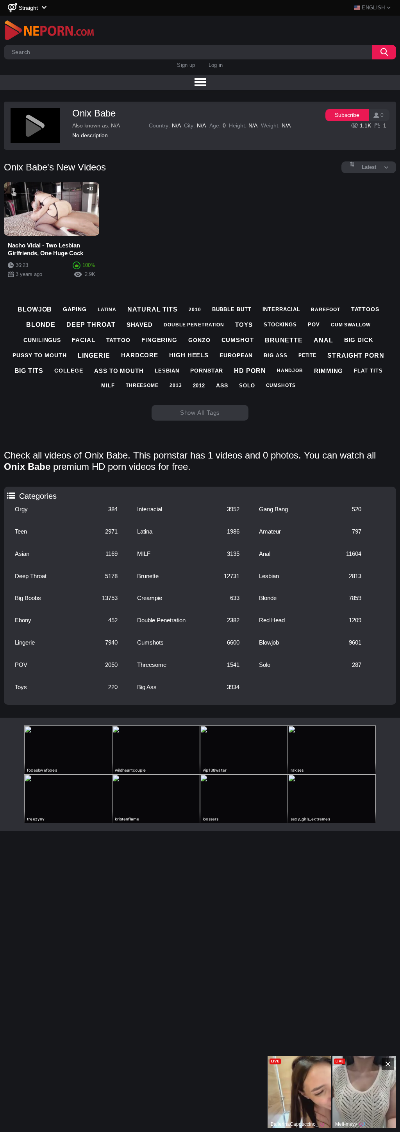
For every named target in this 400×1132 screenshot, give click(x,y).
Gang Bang (310, 509)
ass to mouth (119, 370)
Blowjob (310, 642)
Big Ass (188, 687)
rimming (328, 370)
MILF (188, 553)
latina (107, 309)
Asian (66, 553)
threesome (142, 385)
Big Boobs (66, 598)
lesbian (167, 371)
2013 (176, 385)
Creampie (188, 598)
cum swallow (351, 325)
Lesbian (310, 576)
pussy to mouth (39, 355)
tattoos (365, 309)
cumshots (281, 385)
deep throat (91, 324)
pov (314, 325)
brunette (284, 340)
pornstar (206, 370)
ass (222, 385)
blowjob (35, 309)
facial (83, 340)
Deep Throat (66, 576)
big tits (28, 370)
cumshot (237, 340)
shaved (140, 324)
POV (66, 664)
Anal (310, 553)
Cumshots (188, 642)
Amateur (310, 531)
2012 (199, 386)
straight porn (355, 355)
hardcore (139, 355)
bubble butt (232, 309)
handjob (290, 370)
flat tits (368, 371)
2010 (195, 309)
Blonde (310, 598)
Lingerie (66, 642)
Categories (10, 493)
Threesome (188, 664)
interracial (281, 309)
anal (323, 340)
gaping (74, 309)
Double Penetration (188, 620)
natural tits (152, 309)
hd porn (250, 370)
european (236, 355)
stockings (280, 325)
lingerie (94, 355)
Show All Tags (200, 412)
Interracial (188, 509)
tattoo (118, 340)
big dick (358, 340)
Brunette (188, 576)
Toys (66, 687)
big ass (275, 355)
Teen (66, 531)
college (68, 370)
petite (307, 355)
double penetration (194, 325)
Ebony (66, 620)
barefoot (325, 309)
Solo (310, 664)
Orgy (66, 509)
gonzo (199, 340)
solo (247, 386)
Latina (188, 531)
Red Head (310, 620)
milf (108, 386)
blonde (40, 324)
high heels (189, 355)
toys (244, 324)
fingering (159, 340)
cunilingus (42, 340)
